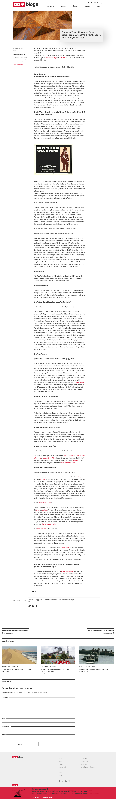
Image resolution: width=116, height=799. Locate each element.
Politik (60, 758)
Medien (61, 770)
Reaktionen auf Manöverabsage (87, 666)
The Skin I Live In (79, 382)
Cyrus (37, 510)
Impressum (84, 758)
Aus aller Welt (62, 767)
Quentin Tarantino (21, 600)
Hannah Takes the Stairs (49, 524)
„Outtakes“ (62, 58)
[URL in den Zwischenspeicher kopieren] (29, 606)
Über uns (75, 6)
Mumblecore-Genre (45, 503)
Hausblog (63, 6)
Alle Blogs (51, 6)
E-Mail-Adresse (6, 726)
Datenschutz (84, 761)
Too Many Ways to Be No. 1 (68, 463)
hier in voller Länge (51, 58)
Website (4, 734)
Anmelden (84, 764)
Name (3, 718)
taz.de (98, 6)
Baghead (44, 510)
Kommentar (5, 697)
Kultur (60, 761)
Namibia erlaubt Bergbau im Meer (10, 666)
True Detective (41, 529)
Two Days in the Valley (49, 458)
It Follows (43, 479)
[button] (33, 606)
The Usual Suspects (69, 455)
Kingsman (81, 477)
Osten (60, 776)
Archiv (60, 773)
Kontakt (87, 6)
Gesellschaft (62, 764)
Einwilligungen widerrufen (88, 767)
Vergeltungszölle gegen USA (48, 666)
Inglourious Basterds (67, 571)
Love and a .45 (76, 460)
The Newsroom (65, 548)
